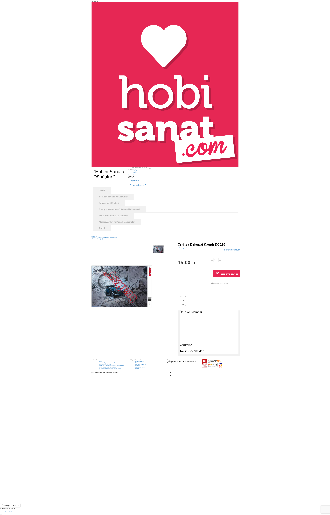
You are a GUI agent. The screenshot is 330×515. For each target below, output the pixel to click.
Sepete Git (134, 181)
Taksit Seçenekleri (185, 305)
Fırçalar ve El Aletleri (105, 364)
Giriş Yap (136, 171)
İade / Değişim (139, 361)
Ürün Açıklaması (184, 297)
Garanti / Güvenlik (140, 364)
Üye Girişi (6, 505)
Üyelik (137, 368)
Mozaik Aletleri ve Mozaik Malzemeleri (110, 368)
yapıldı (182, 248)
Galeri (100, 361)
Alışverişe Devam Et (138, 185)
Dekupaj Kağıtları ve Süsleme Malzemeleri (111, 365)
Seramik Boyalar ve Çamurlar (107, 362)
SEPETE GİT (7, 511)
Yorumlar (182, 301)
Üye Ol (135, 172)
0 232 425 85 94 (133, 169)
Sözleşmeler (139, 362)
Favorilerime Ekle (232, 250)
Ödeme (137, 365)
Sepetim (131, 175)
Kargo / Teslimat (140, 367)
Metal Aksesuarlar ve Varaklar (107, 367)
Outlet (100, 370)
